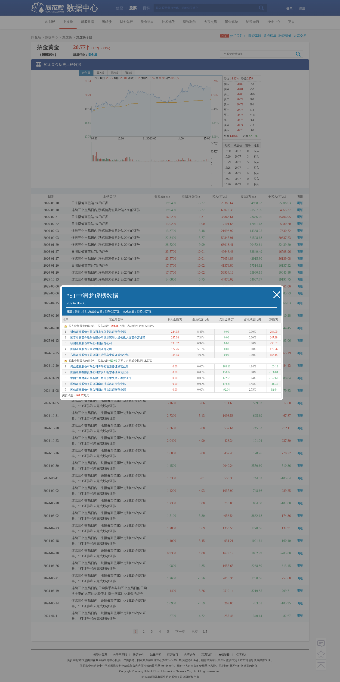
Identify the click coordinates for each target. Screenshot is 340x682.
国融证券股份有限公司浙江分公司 (91, 349)
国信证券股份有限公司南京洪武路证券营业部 (98, 383)
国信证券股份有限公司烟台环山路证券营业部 (98, 389)
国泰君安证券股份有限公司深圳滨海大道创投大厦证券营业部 (107, 337)
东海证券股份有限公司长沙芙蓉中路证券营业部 (99, 355)
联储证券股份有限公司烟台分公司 (91, 343)
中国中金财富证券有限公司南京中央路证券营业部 (100, 378)
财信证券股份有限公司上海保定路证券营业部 (98, 331)
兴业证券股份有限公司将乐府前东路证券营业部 (99, 366)
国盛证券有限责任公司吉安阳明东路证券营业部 (99, 372)
